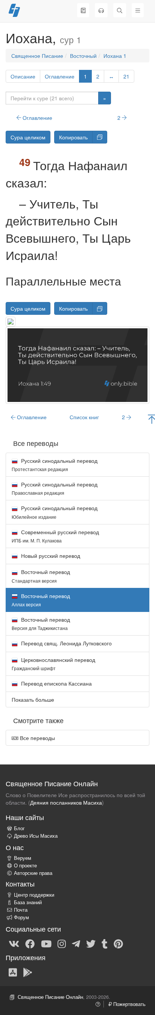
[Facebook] (30, 943)
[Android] (27, 972)
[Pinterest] (118, 943)
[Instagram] (62, 943)
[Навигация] (138, 10)
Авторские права (33, 873)
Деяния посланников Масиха (66, 802)
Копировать (73, 137)
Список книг (84, 417)
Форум (21, 917)
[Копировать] (99, 137)
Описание (23, 76)
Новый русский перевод (50, 555)
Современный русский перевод (55, 536)
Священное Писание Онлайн (50, 997)
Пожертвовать (129, 1004)
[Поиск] (119, 10)
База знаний (28, 902)
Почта (20, 909)
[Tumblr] (105, 943)
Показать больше (33, 699)
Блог (19, 828)
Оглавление (59, 76)
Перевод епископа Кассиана (56, 683)
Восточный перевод (41, 575)
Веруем (22, 858)
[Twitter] (91, 943)
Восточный (83, 55)
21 (126, 76)
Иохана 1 (114, 55)
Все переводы (36, 738)
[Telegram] (76, 943)
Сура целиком (28, 137)
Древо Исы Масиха (36, 835)
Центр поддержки (34, 894)
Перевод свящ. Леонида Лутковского (66, 643)
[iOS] (13, 972)
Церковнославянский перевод (53, 663)
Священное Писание (37, 55)
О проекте (25, 865)
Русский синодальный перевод (54, 464)
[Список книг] (83, 10)
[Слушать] (101, 10)
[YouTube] (46, 943)
